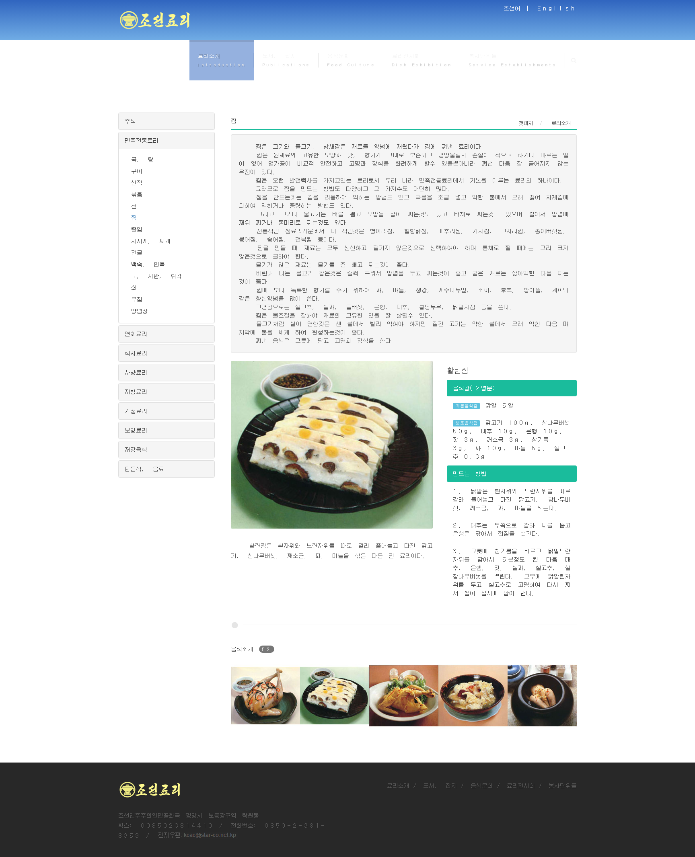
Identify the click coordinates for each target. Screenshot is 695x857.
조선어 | (518, 8)
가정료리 (136, 411)
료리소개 (398, 785)
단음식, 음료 (144, 469)
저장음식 (136, 449)
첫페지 (525, 123)
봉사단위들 (563, 785)
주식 (130, 121)
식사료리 (136, 353)
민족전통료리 (141, 140)
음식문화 (482, 785)
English (557, 8)
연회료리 (136, 333)
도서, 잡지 (440, 785)
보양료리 (136, 430)
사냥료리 (136, 372)
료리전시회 (521, 785)
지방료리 (136, 391)
